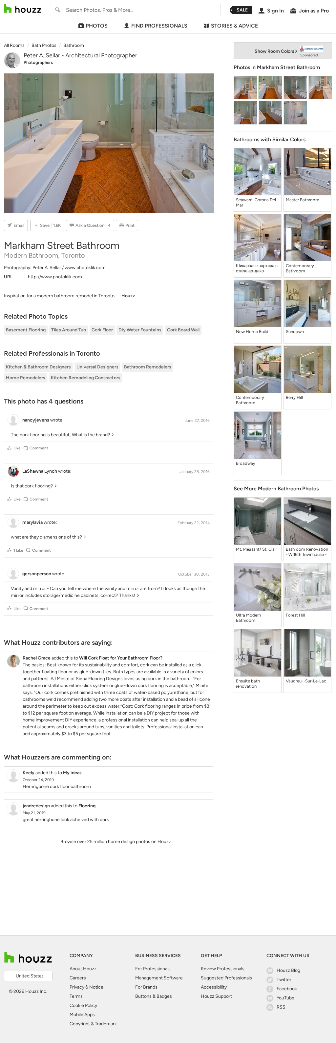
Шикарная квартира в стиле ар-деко (257, 268)
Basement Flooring (26, 330)
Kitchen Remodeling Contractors (85, 378)
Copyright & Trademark (93, 1024)
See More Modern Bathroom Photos (276, 488)
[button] (9, 448)
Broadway (245, 463)
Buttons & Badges (153, 996)
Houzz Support (216, 996)
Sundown (295, 331)
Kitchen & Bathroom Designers (38, 367)
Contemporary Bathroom (300, 268)
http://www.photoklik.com (55, 277)
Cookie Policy (83, 1005)
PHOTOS (97, 26)
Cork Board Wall (183, 330)
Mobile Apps (82, 1014)
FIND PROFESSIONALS (159, 26)
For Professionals (153, 969)
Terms (76, 996)
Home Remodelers (25, 378)
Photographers (38, 62)
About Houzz (83, 969)
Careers (78, 978)
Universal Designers (97, 367)
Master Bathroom (302, 199)
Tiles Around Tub (68, 330)
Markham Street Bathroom (288, 67)
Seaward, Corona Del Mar (256, 202)
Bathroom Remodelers (147, 367)
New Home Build (252, 331)
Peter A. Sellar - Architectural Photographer (80, 55)
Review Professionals (222, 969)
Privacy (77, 987)
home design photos (129, 841)
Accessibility (214, 987)
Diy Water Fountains (139, 330)
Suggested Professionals (226, 978)
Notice (96, 987)
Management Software (159, 978)
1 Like (18, 550)
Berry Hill (294, 397)
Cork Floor (102, 330)
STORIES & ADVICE (234, 26)
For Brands (146, 987)
